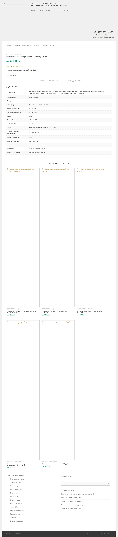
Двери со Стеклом (15, 500)
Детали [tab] (41, 81)
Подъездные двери (15, 514)
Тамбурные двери (15, 517)
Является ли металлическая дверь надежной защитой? (77, 494)
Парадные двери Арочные (17, 510)
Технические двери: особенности (71, 497)
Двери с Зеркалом (15, 489)
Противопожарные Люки (68, 476)
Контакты (67, 11)
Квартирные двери (15, 482)
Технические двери (15, 486)
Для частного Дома (18, 45)
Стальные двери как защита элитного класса (74, 501)
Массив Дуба (14, 507)
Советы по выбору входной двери (71, 508)
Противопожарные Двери (17, 479)
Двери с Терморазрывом (17, 496)
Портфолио (57, 11)
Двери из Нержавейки (16, 521)
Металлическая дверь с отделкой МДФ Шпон (57, 464)
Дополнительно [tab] (56, 81)
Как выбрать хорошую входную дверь (72, 505)
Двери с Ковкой (14, 493)
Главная (33, 11)
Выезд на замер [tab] (74, 81)
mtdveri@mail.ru (106, 35)
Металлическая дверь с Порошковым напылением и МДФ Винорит (19, 464)
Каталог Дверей (44, 11)
